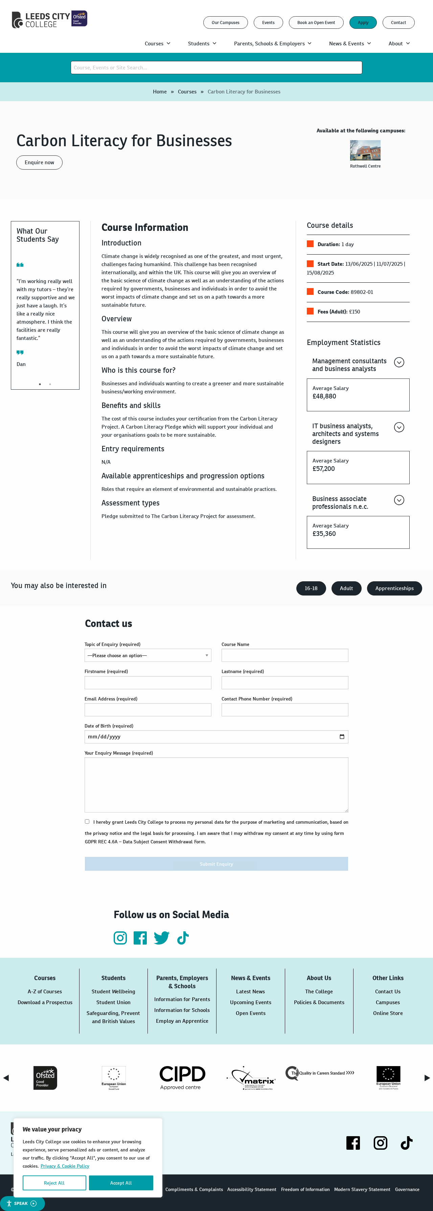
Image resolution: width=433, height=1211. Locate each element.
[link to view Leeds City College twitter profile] (162, 942)
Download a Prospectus (45, 1002)
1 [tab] (40, 384)
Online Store (388, 1013)
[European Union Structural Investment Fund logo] (388, 1078)
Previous (5, 1078)
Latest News (250, 991)
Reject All (54, 1183)
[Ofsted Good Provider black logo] (45, 1078)
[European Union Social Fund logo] (113, 1078)
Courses (187, 91)
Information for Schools (182, 1010)
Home (160, 91)
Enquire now (39, 162)
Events (268, 22)
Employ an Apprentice (182, 1020)
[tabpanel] (367, 157)
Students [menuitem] (198, 43)
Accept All (121, 1183)
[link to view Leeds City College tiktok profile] (183, 942)
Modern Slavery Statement (362, 1189)
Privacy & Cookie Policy (65, 1166)
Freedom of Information (305, 1189)
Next (427, 1078)
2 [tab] (50, 384)
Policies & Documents (319, 1002)
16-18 (311, 588)
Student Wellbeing (113, 991)
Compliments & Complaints (194, 1189)
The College (319, 991)
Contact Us (388, 991)
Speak (21, 1203)
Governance (407, 1189)
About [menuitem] (396, 43)
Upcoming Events (250, 1002)
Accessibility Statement (251, 1189)
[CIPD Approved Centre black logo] (182, 1078)
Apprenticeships (394, 588)
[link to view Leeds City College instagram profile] (121, 942)
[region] (88, 1157)
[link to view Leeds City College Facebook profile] (141, 942)
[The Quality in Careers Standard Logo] (320, 1073)
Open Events (251, 1013)
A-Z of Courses (45, 991)
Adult (346, 588)
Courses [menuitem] (154, 43)
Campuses (388, 1002)
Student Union (113, 1002)
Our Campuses (226, 22)
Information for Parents (182, 999)
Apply (363, 22)
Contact (398, 22)
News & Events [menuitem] (346, 43)
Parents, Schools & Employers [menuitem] (269, 43)
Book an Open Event (316, 22)
